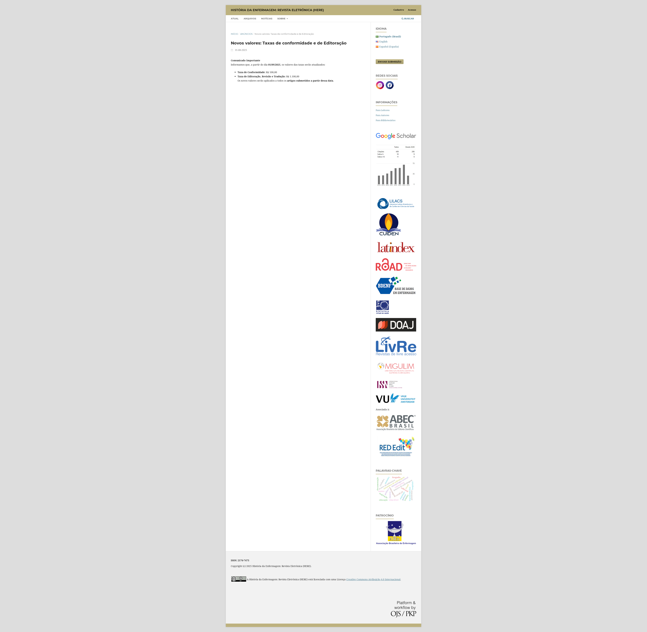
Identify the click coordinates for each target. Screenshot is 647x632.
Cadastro (398, 9)
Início (234, 34)
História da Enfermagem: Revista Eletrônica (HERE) (277, 10)
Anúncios (246, 34)
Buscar (409, 18)
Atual (235, 18)
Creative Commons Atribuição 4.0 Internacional (373, 579)
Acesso (412, 9)
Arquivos (250, 18)
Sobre (281, 18)
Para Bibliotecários (385, 120)
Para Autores (382, 115)
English (383, 41)
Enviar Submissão (389, 61)
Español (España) (389, 46)
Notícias (266, 18)
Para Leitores (383, 110)
